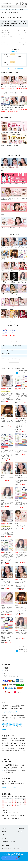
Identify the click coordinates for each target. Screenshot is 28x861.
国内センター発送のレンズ (10, 713)
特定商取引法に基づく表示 (8, 841)
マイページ (20, 831)
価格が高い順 (17, 368)
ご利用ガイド (5, 828)
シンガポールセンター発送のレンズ (12, 711)
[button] (26, 372)
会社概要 (4, 831)
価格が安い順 (10, 368)
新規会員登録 (21, 828)
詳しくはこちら (6, 696)
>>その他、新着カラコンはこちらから (14, 68)
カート (19, 835)
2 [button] (19, 372)
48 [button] (24, 372)
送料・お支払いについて (8, 835)
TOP (2, 12)
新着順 (23, 368)
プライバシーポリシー (7, 838)
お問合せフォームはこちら (8, 787)
